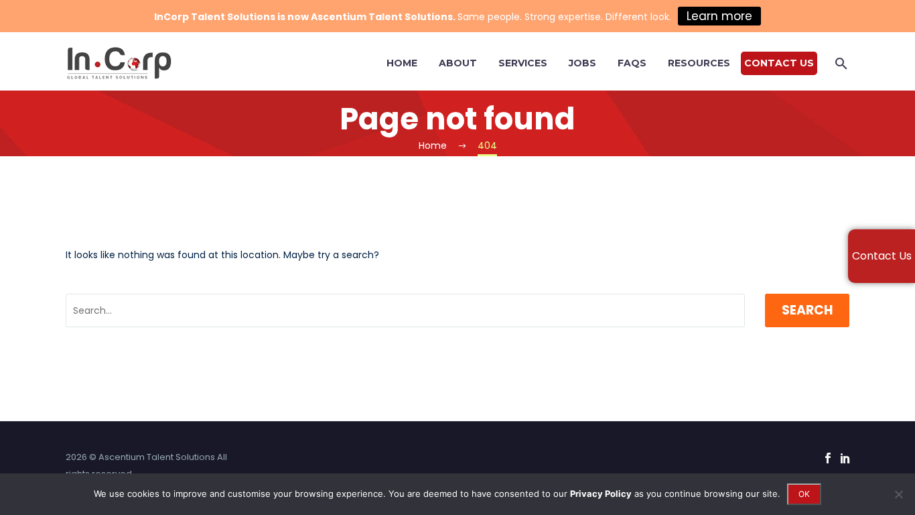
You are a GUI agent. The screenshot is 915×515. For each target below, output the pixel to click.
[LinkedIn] (845, 458)
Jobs (582, 63)
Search (807, 310)
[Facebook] (828, 458)
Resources (699, 63)
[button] (841, 63)
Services (522, 63)
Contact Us (779, 63)
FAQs (632, 63)
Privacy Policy (601, 493)
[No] (898, 494)
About (458, 63)
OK (804, 494)
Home (401, 63)
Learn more (719, 16)
